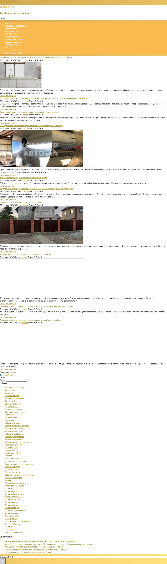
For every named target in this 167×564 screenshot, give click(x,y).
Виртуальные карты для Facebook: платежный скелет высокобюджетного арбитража (36, 189)
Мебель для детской (13, 431)
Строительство (11, 519)
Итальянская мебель (13, 409)
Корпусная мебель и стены (16, 412)
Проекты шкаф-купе (13, 478)
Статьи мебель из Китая (15, 494)
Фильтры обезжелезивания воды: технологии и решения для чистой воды (31, 126)
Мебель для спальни (13, 42)
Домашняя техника (13, 404)
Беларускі (9, 393)
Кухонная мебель (12, 34)
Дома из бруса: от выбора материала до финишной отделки (25, 254)
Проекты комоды (12, 467)
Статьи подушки (11, 513)
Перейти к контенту (8, 1)
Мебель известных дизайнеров (18, 442)
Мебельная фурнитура (14, 445)
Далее (11, 375)
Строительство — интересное (17, 521)
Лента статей (10, 420)
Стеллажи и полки (12, 516)
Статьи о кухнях (11, 502)
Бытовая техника (12, 396)
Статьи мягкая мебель (14, 497)
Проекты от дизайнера (14, 472)
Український (10, 529)
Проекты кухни (11, 469)
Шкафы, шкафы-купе (14, 532)
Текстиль (8, 527)
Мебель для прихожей (14, 437)
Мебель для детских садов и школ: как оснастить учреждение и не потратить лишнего (37, 306)
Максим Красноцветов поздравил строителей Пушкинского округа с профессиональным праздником (43, 98)
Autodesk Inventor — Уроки (15, 387)
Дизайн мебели (11, 28)
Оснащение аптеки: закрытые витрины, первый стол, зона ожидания (29, 112)
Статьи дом (9, 489)
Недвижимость (11, 450)
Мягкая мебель (11, 45)
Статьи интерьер (12, 491)
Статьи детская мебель (14, 486)
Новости (8, 47)
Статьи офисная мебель (15, 510)
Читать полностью (8, 96)
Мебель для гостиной (14, 39)
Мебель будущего (12, 37)
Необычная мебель (13, 453)
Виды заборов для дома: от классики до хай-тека (21, 202)
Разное (8, 480)
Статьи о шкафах (12, 508)
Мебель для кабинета (14, 434)
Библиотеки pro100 (13, 53)
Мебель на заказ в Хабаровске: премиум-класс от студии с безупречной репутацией (36, 57)
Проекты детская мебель (15, 461)
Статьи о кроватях (12, 499)
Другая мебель (11, 407)
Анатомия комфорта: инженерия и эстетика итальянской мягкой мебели (30, 320)
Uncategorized (10, 390)
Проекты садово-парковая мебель (19, 475)
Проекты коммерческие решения (19, 464)
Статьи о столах (11, 505)
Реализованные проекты (15, 483)
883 (6, 375)
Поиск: (3, 18)
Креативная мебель (13, 31)
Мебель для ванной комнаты (17, 426)
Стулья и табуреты (12, 50)
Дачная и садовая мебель (15, 26)
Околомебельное (12, 458)
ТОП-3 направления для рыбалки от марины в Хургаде (23, 178)
